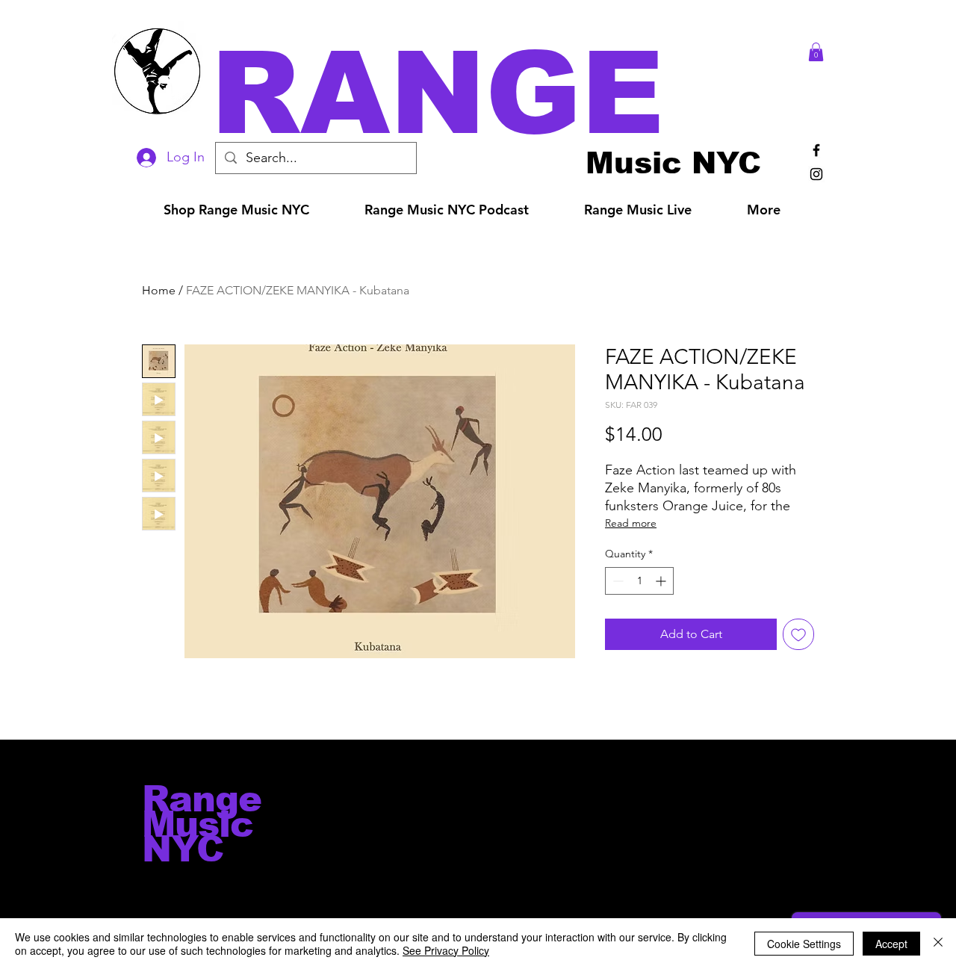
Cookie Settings (804, 943)
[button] (499, 93)
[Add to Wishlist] (798, 634)
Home (159, 290)
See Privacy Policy (446, 950)
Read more (631, 523)
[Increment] (662, 581)
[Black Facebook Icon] (816, 150)
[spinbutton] (639, 581)
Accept (891, 943)
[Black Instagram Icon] (816, 174)
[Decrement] (616, 581)
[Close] (938, 943)
